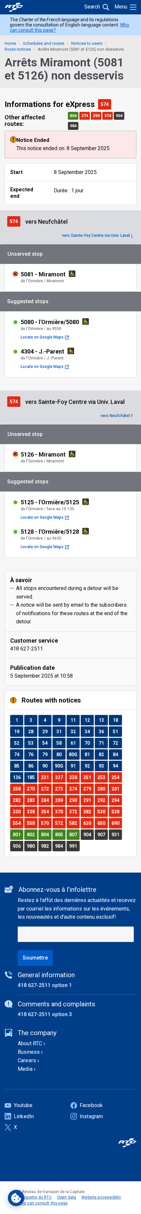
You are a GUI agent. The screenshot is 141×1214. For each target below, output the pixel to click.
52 (18, 743)
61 (75, 743)
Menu (120, 7)
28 (32, 731)
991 (74, 846)
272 (46, 788)
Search (92, 7)
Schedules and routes (43, 43)
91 (75, 766)
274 (85, 115)
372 (74, 811)
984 (74, 125)
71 (103, 743)
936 (17, 846)
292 (102, 800)
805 (60, 834)
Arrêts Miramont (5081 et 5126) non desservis (81, 49)
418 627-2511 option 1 (45, 985)
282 (17, 800)
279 (88, 788)
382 (88, 811)
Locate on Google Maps (45, 337)
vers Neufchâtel (115, 415)
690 (116, 823)
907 (102, 834)
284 (46, 800)
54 (46, 743)
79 (46, 754)
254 (116, 777)
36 (103, 731)
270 (32, 788)
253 (102, 777)
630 (88, 823)
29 (46, 731)
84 (117, 754)
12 (89, 720)
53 (32, 743)
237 (60, 777)
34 (89, 731)
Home (10, 43)
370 (60, 811)
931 (116, 834)
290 (96, 115)
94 (117, 766)
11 (75, 720)
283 (32, 800)
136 (17, 777)
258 (17, 788)
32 (75, 731)
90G (60, 766)
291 (88, 800)
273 (60, 788)
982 (46, 846)
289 (60, 800)
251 (88, 777)
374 (108, 115)
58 (61, 743)
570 (46, 823)
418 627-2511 (26, 649)
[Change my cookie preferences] (16, 1198)
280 (102, 788)
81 (89, 754)
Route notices (18, 49)
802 (32, 834)
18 (117, 720)
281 (116, 788)
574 (105, 104)
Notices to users (86, 43)
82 (103, 754)
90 (46, 766)
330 (17, 811)
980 (32, 846)
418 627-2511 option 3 (45, 1014)
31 (61, 731)
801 (17, 834)
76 (32, 754)
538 (116, 811)
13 (103, 720)
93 (103, 766)
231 (46, 777)
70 (89, 743)
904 (119, 115)
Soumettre (35, 958)
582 (74, 823)
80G (74, 754)
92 (89, 766)
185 (32, 777)
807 (74, 834)
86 (32, 766)
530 (102, 811)
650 (102, 823)
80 (61, 754)
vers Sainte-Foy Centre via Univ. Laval (96, 235)
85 (18, 766)
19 (18, 731)
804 (74, 115)
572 (60, 823)
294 (116, 800)
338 (32, 811)
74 (18, 754)
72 (117, 743)
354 (46, 811)
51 (117, 731)
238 (74, 777)
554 (17, 823)
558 (32, 823)
